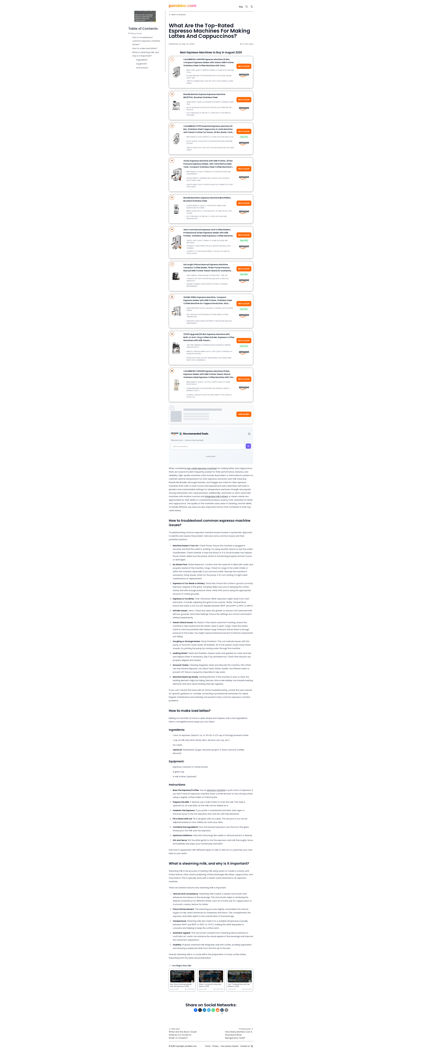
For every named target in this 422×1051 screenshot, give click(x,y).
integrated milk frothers (216, 496)
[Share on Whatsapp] (213, 1010)
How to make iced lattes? (144, 48)
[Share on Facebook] (195, 1010)
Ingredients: (142, 59)
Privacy (215, 1046)
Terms (208, 1046)
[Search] (246, 6)
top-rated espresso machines (202, 468)
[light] (252, 6)
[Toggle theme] (249, 434)
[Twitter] (252, 1046)
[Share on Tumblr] (222, 1010)
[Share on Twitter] (200, 1010)
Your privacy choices (229, 1046)
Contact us (245, 1046)
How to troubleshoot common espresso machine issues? (146, 41)
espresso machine (216, 790)
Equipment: (141, 63)
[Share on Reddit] (217, 1010)
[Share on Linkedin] (204, 1010)
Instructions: (142, 67)
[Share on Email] (226, 1010)
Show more (136, 33)
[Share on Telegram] (209, 1010)
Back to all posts (178, 14)
